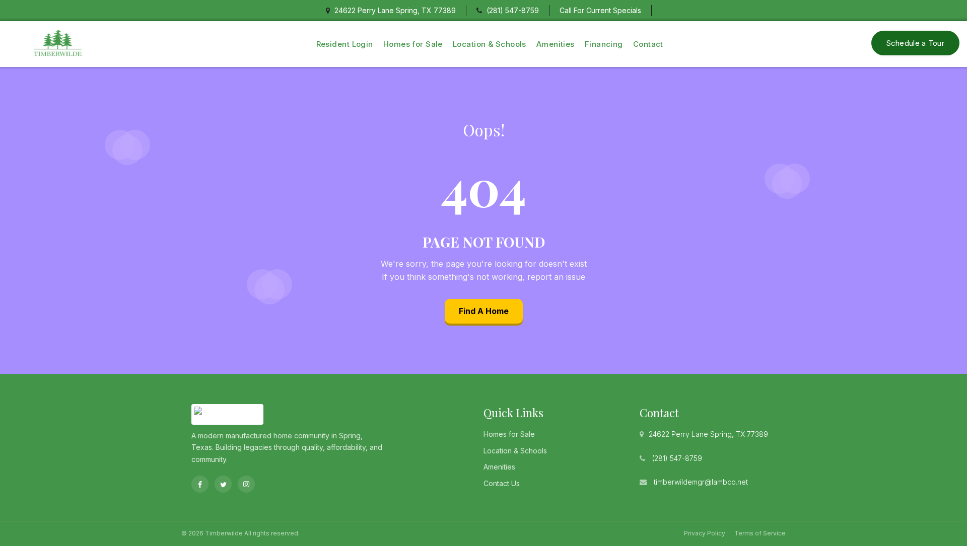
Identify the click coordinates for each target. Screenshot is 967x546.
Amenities (555, 44)
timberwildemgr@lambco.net (701, 482)
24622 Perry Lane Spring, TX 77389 (708, 434)
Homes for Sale (413, 44)
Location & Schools (489, 44)
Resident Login (344, 44)
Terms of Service (760, 533)
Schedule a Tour (915, 43)
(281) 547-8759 (513, 10)
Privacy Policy (704, 533)
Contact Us (502, 483)
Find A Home (484, 311)
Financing (604, 44)
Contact (648, 44)
